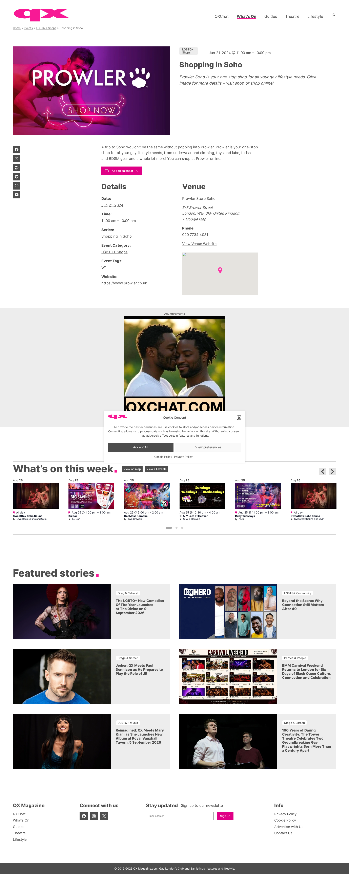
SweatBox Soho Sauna (27, 516)
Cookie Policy (163, 457)
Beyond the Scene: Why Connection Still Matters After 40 (303, 605)
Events (28, 28)
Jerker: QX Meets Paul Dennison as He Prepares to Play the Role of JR (139, 669)
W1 (103, 267)
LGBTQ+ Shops (46, 28)
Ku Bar (72, 516)
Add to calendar (122, 170)
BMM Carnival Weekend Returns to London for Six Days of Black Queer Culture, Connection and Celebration (306, 671)
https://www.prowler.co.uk (124, 283)
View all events (156, 469)
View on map (132, 469)
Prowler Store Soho (198, 198)
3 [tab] (182, 528)
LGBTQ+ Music (128, 722)
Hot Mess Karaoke (136, 516)
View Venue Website (199, 244)
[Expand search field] (333, 16)
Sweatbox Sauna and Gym (31, 518)
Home (17, 28)
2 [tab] (177, 528)
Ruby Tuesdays (245, 516)
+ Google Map (194, 219)
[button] (239, 418)
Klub (241, 518)
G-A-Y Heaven (191, 518)
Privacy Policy (183, 457)
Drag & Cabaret (128, 593)
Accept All (140, 447)
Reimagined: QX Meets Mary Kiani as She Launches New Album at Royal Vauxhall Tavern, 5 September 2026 (140, 736)
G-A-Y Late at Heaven (194, 516)
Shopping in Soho (116, 236)
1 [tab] (169, 528)
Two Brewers (135, 518)
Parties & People (295, 658)
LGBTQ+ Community (297, 593)
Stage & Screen (128, 658)
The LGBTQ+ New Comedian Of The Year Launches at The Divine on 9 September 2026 (140, 607)
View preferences (208, 447)
